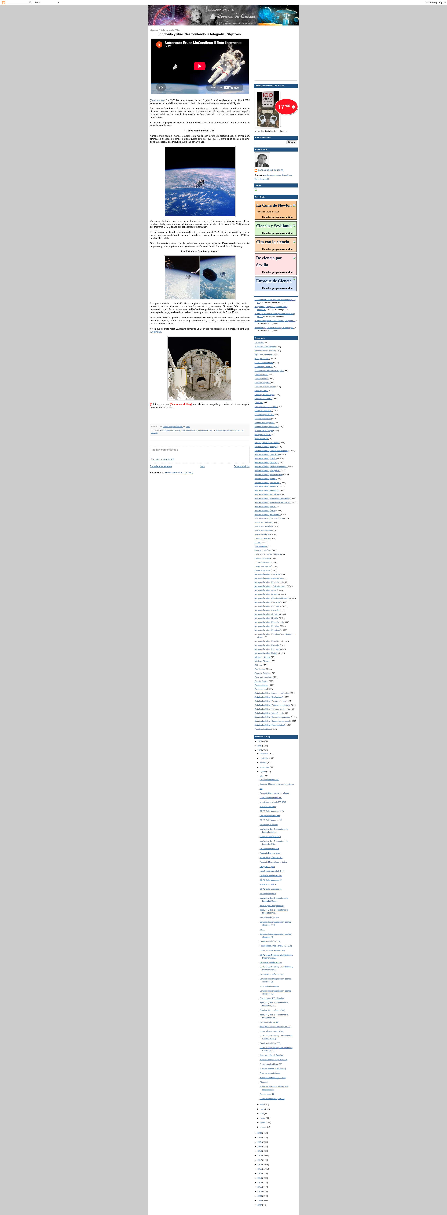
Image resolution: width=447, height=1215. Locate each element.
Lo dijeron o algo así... (264, 566)
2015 (260, 1169)
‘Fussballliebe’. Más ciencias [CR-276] (276, 946)
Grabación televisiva (263, 530)
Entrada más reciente (161, 466)
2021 (260, 1142)
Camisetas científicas (264, 363)
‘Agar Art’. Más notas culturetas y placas (277, 784)
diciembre (264, 754)
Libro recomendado (263, 562)
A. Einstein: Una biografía (265, 347)
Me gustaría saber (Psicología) (268, 649)
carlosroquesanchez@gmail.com (278, 175)
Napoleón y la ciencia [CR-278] (273, 802)
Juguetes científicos (263, 550)
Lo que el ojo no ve (263, 570)
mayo (262, 1109)
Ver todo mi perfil (262, 179)
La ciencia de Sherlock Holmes (268, 554)
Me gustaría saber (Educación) (268, 574)
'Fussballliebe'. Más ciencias (272, 974)
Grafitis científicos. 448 (269, 849)
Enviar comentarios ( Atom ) (179, 472)
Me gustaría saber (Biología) (267, 594)
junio (262, 1104)
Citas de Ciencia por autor (266, 407)
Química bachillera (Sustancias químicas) (272, 721)
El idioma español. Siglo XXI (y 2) (273, 1060)
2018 (260, 1155)
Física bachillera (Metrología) (267, 490)
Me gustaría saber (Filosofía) (267, 610)
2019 (260, 1151)
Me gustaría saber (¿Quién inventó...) (271, 586)
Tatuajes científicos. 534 (270, 941)
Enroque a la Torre (263, 434)
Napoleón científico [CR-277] (272, 871)
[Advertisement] (276, 55)
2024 (260, 750)
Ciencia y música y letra (265, 387)
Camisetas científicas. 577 (271, 962)
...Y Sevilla (259, 343)
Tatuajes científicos (263, 729)
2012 (260, 1182)
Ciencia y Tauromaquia (264, 394)
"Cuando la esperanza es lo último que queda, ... (275, 320)
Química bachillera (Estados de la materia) (273, 705)
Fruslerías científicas (264, 522)
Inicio (202, 466)
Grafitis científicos (262, 534)
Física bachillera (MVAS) (265, 506)
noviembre (264, 758)
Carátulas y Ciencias (264, 367)
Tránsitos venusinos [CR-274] (272, 1099)
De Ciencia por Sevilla (264, 415)
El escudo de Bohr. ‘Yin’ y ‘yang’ (273, 1078)
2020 (260, 1147)
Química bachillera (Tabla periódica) (270, 725)
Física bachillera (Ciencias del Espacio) (198, 430)
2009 (260, 1196)
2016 (260, 1165)
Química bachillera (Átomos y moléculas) (272, 693)
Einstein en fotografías (264, 422)
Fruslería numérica (268, 884)
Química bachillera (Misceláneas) (269, 713)
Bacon (262, 929)
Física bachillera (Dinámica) (267, 462)
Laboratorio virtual (262, 558)
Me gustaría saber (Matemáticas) (269, 578)
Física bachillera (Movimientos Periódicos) (273, 502)
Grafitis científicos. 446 (269, 1022)
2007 (260, 1205)
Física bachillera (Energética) (267, 470)
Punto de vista (261, 689)
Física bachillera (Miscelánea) (267, 494)
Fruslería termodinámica (270, 1073)
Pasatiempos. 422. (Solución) (272, 998)
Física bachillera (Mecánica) (267, 486)
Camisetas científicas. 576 (271, 1064)
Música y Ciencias (263, 661)
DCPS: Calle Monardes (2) (271, 880)
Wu (261, 788)
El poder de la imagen (264, 430)
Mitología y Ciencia (263, 657)
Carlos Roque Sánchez (173, 426)
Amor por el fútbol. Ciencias (271, 1055)
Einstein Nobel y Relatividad (267, 426)
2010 (260, 1191)
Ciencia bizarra (261, 375)
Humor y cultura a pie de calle (272, 950)
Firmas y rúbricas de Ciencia (267, 442)
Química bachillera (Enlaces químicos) (271, 701)
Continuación (157, 100)
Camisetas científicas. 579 (271, 798)
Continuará (156, 331)
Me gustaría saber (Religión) (267, 653)
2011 (260, 1187)
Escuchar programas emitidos (277, 217)
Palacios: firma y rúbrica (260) (272, 1010)
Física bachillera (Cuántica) (266, 458)
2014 (260, 1173)
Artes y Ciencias (262, 359)
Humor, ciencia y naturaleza (271, 1031)
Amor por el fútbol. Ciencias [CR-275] (275, 1027)
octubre (263, 763)
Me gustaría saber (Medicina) (267, 626)
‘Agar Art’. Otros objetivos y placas (274, 793)
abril (262, 1114)
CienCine (259, 403)
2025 (260, 746)
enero (262, 1127)
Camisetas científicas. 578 (271, 875)
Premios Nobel (261, 681)
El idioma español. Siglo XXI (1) (273, 1069)
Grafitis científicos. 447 (269, 917)
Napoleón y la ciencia (269, 824)
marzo (263, 1118)
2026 (260, 741)
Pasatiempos (260, 669)
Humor (258, 542)
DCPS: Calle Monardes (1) (271, 889)
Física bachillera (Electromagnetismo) (271, 466)
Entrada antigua (242, 466)
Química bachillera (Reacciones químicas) (273, 717)
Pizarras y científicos (264, 677)
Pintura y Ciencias (262, 673)
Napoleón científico (268, 893)
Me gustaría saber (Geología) (267, 614)
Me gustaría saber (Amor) (266, 590)
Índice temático (261, 546)
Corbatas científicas (263, 411)
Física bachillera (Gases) (266, 478)
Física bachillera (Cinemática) (267, 454)
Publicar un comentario (162, 459)
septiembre (265, 767)
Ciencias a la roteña (263, 398)
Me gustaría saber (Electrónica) (268, 606)
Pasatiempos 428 (267, 1094)
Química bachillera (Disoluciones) (269, 697)
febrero (263, 1122)
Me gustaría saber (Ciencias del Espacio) (272, 598)
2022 (260, 1137)
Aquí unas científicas (264, 355)
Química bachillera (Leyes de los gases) (272, 709)
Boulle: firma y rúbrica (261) (271, 857)
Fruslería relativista (268, 806)
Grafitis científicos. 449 (269, 780)
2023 (260, 1133)
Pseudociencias (262, 685)
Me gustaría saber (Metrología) (268, 630)
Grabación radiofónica (264, 526)
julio (262, 776)
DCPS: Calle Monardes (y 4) (272, 811)
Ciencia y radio (261, 390)
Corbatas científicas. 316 (270, 836)
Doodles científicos (263, 419)
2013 (260, 1178)
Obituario (259, 665)
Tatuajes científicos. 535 (270, 816)
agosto (263, 772)
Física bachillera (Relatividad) (267, 514)
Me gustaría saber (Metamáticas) (269, 582)
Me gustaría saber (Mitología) (267, 645)
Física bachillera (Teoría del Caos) (269, 518)
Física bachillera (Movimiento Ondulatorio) (273, 498)
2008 (260, 1200)
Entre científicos (262, 438)
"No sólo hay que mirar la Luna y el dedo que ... (275, 327)
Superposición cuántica (269, 986)
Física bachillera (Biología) (266, 447)
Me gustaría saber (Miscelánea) (268, 641)
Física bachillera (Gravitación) (268, 482)
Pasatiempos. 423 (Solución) (272, 905)
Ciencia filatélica (262, 379)
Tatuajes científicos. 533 (270, 1043)
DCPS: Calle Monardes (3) (271, 820)
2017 (260, 1160)
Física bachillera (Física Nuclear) (269, 474)
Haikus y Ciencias (262, 538)
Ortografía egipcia (267, 867)
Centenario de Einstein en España (269, 371)
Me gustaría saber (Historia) (267, 618)
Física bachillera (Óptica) (265, 510)
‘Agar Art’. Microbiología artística (273, 862)
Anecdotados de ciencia (170, 430)
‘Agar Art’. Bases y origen (270, 853)
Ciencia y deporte (262, 383)
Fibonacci (264, 1082)
